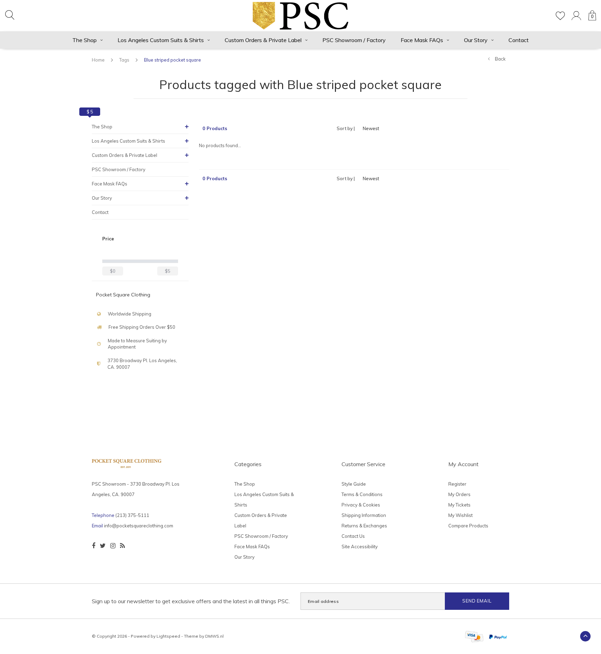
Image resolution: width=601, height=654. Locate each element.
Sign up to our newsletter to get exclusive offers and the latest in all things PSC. (191, 601)
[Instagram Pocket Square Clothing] (112, 545)
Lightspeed (168, 636)
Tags (124, 60)
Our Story (476, 40)
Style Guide (354, 484)
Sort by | (346, 128)
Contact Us (353, 536)
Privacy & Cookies (361, 505)
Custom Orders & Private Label (263, 40)
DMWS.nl (214, 636)
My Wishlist (460, 515)
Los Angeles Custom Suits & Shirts (161, 40)
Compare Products (468, 525)
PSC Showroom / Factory (354, 40)
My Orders (459, 494)
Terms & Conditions (362, 494)
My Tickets (459, 505)
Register (457, 484)
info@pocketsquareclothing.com (138, 525)
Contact (518, 40)
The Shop (84, 40)
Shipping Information (364, 515)
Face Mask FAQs (422, 40)
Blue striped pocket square (172, 60)
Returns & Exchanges (364, 525)
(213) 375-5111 (132, 515)
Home (98, 60)
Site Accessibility (360, 546)
